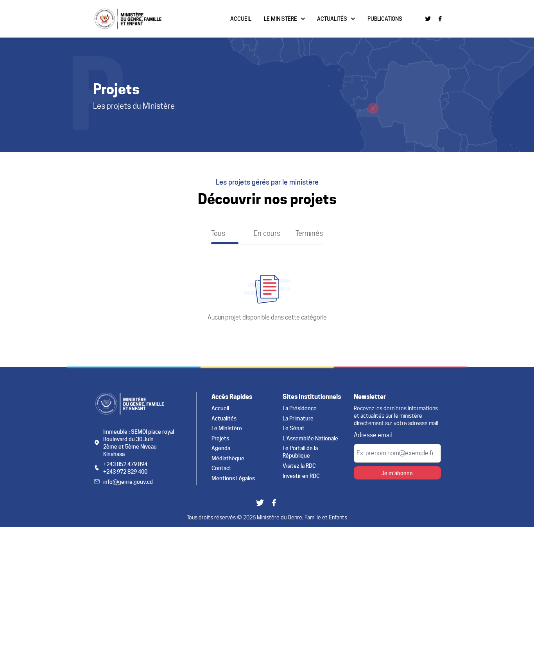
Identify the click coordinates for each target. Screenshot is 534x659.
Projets (220, 438)
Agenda (220, 448)
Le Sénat (294, 428)
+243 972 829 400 (125, 471)
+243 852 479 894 (125, 464)
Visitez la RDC (299, 465)
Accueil (240, 18)
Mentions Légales (233, 478)
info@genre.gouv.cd (128, 481)
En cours (267, 233)
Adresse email (373, 435)
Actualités (332, 18)
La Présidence (300, 408)
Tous (218, 233)
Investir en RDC (301, 475)
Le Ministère (280, 18)
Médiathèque (227, 458)
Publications (384, 18)
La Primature (298, 418)
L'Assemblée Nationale (310, 438)
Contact (221, 468)
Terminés (309, 233)
